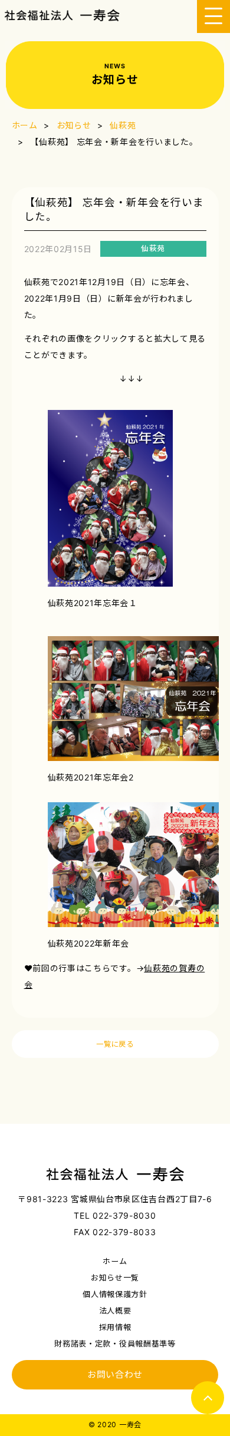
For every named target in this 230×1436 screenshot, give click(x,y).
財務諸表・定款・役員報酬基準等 (115, 1343)
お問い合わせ (115, 1374)
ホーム (115, 1261)
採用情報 (115, 1327)
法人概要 (115, 1310)
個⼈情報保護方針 (115, 1294)
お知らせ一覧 (115, 1277)
